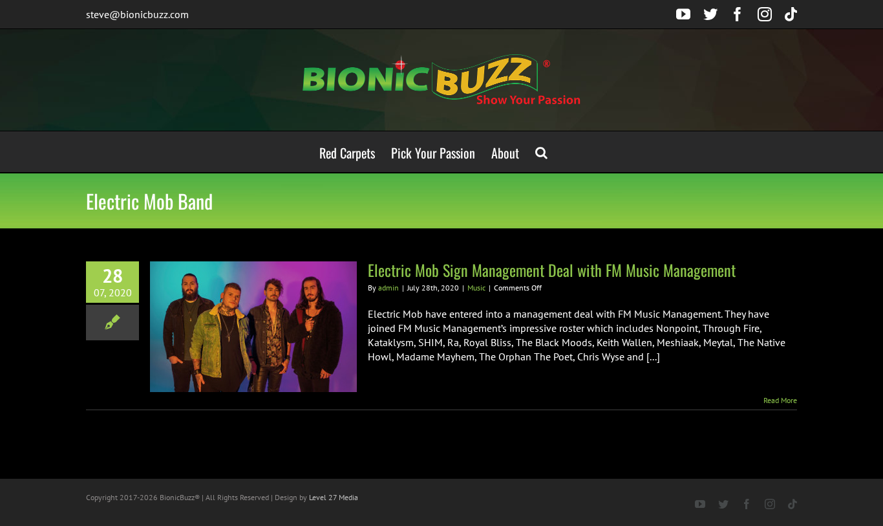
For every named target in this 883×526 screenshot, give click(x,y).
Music (476, 287)
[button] (541, 151)
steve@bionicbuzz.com (137, 14)
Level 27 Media (333, 497)
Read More (780, 400)
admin (388, 287)
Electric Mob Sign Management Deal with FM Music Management (552, 269)
